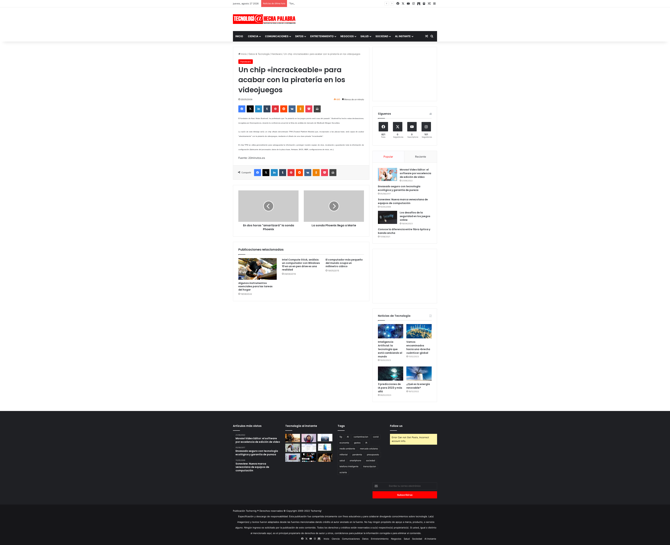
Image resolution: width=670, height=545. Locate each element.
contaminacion (361, 436)
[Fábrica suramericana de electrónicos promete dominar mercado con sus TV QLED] (292, 457)
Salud (364, 36)
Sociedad (381, 36)
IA (366, 442)
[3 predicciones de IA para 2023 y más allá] (390, 373)
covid (375, 436)
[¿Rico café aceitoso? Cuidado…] (292, 438)
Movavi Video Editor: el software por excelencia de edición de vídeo (415, 173)
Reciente (420, 156)
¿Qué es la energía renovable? (418, 386)
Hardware (276, 54)
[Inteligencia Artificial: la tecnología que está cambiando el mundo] (390, 331)
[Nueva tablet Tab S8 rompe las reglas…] (325, 457)
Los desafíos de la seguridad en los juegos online (415, 216)
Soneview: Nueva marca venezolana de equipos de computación (403, 201)
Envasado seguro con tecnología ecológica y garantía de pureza (399, 188)
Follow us (396, 426)
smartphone (355, 460)
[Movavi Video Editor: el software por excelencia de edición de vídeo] (387, 174)
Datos (299, 36)
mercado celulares (369, 448)
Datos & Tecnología (259, 54)
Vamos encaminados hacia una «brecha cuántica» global (418, 347)
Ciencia (253, 36)
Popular (388, 156)
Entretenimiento (322, 36)
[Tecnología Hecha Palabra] (265, 19)
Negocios (347, 36)
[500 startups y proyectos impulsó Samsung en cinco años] (309, 457)
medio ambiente (347, 448)
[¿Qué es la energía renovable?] (419, 373)
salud (342, 460)
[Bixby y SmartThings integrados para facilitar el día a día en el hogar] (309, 448)
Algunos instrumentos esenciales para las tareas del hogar (255, 286)
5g (341, 436)
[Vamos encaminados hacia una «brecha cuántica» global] (419, 331)
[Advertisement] (369, 19)
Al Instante (403, 36)
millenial (344, 454)
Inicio (239, 36)
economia (344, 442)
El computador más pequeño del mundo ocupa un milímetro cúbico (344, 263)
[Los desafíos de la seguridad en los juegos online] (387, 217)
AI (348, 436)
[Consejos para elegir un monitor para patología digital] (292, 448)
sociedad (370, 460)
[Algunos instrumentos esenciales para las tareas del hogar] (257, 269)
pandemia (357, 454)
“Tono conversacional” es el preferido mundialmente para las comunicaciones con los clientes (340, 3)
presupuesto (373, 454)
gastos (357, 442)
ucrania (343, 472)
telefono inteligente (349, 466)
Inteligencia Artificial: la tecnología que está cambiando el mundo (390, 349)
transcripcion (369, 466)
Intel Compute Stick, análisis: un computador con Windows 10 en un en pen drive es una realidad (301, 264)
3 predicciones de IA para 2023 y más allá (390, 387)
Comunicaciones (276, 36)
